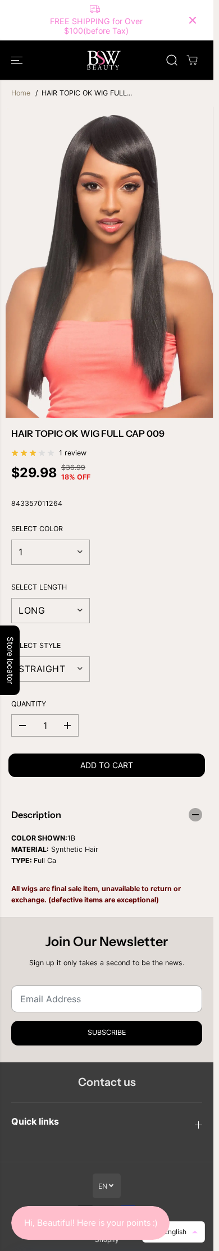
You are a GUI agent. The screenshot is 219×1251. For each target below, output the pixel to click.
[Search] (172, 60)
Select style (36, 645)
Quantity (28, 704)
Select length (39, 587)
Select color (37, 528)
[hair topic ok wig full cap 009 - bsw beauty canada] (109, 262)
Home (20, 93)
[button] (18, 60)
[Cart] (192, 60)
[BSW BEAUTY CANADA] (104, 60)
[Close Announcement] (192, 20)
